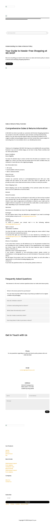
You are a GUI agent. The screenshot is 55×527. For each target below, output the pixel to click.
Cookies (17, 504)
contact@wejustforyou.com (28, 216)
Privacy (12, 504)
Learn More (9, 63)
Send (47, 411)
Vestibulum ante (10, 467)
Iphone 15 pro (9, 453)
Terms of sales (24, 504)
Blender (8, 452)
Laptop (7, 450)
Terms (7, 504)
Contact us (8, 481)
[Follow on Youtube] (30, 506)
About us (8, 480)
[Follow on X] (27, 506)
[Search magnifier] (47, 33)
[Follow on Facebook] (24, 506)
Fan (6, 455)
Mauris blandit (9, 468)
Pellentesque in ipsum (11, 463)
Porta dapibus (9, 465)
